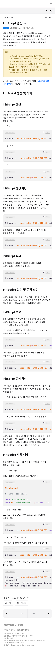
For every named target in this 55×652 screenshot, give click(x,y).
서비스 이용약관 (9, 630)
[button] (15, 613)
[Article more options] (50, 18)
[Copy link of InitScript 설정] (25, 24)
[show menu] (51, 4)
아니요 (23, 603)
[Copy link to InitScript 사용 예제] (33, 455)
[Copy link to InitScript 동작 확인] (31, 379)
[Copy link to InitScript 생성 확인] (31, 189)
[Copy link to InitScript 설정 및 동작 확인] (42, 290)
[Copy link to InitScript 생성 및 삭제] (36, 94)
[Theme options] (51, 11)
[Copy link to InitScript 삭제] (25, 256)
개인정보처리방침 (23, 630)
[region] (27, 136)
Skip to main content (12, 3)
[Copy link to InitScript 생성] (25, 105)
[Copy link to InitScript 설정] (25, 312)
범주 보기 (10, 18)
